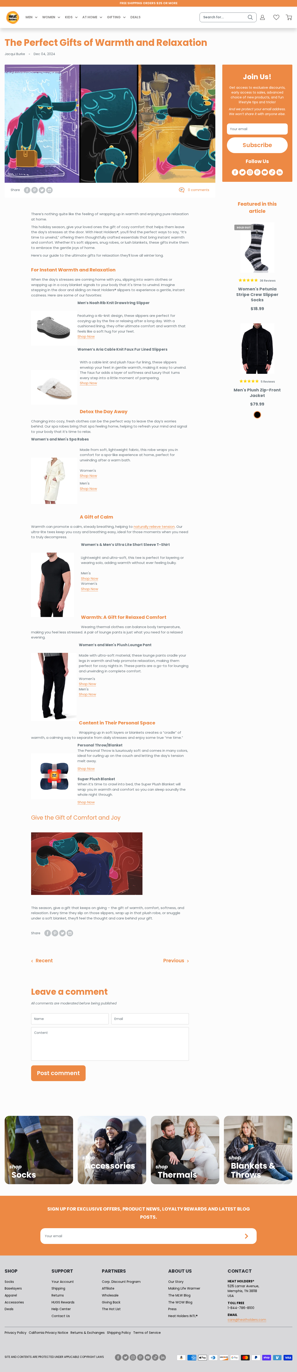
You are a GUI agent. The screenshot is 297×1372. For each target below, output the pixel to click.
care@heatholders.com (247, 1319)
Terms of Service (147, 1332)
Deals (135, 17)
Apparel (11, 1295)
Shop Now (89, 588)
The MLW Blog (179, 1295)
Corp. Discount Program (121, 1281)
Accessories (14, 1302)
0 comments (198, 190)
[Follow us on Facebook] (235, 172)
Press (172, 1309)
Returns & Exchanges (88, 1332)
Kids (69, 17)
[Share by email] (49, 190)
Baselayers (13, 1288)
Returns (58, 1295)
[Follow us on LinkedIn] (279, 172)
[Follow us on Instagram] (250, 172)
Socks (9, 1281)
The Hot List (111, 1309)
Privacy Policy (15, 1332)
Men (29, 17)
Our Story (176, 1281)
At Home (89, 17)
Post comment (58, 1073)
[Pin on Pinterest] (34, 190)
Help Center (61, 1309)
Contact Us (61, 1316)
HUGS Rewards (63, 1302)
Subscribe (257, 145)
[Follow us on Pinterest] (257, 172)
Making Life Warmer (184, 1288)
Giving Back (111, 1302)
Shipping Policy (119, 1332)
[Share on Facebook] (27, 190)
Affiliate (108, 1288)
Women (48, 17)
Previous (173, 960)
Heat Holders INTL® (183, 1316)
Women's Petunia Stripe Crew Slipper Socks (257, 294)
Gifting (114, 17)
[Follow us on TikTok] (272, 172)
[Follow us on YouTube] (264, 172)
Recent (44, 960)
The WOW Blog (180, 1302)
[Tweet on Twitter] (42, 190)
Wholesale (110, 1295)
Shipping (58, 1288)
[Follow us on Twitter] (242, 172)
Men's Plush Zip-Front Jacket (257, 392)
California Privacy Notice (48, 1332)
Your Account (63, 1281)
